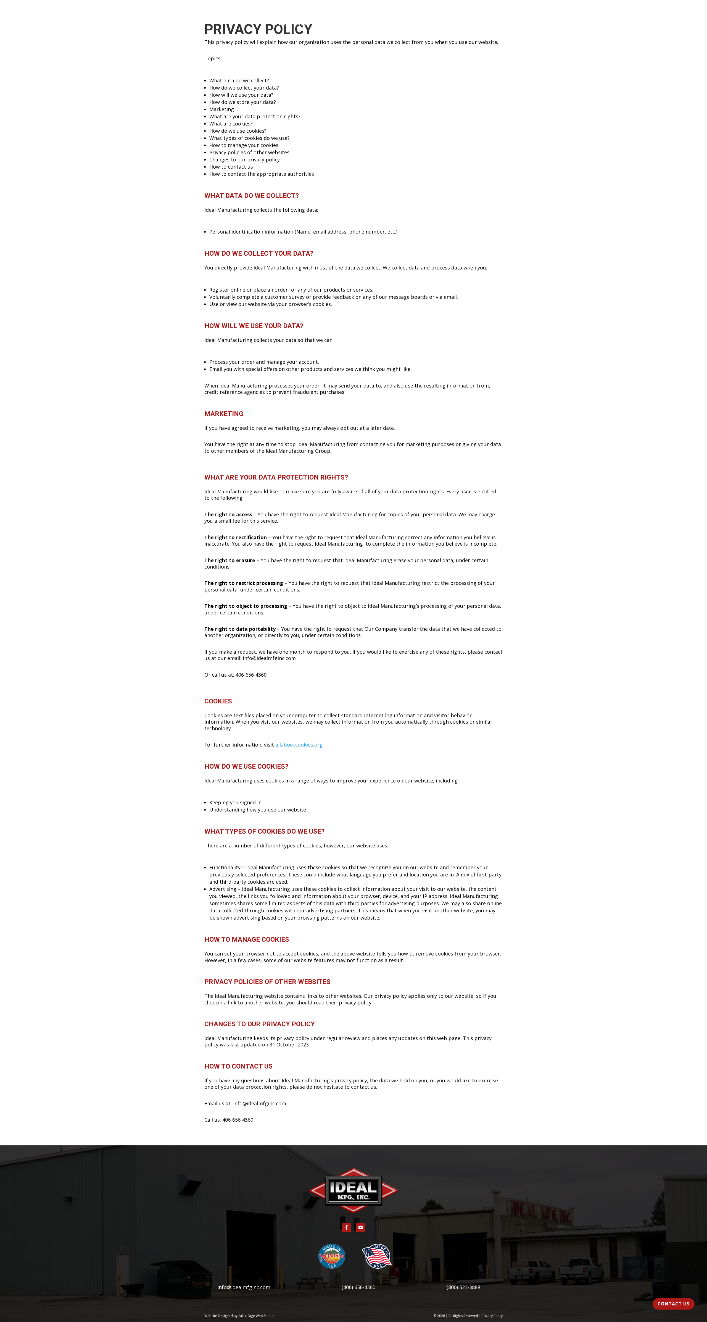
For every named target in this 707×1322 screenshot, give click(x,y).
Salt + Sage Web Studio (256, 1315)
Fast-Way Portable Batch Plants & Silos (353, 24)
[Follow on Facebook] (346, 1227)
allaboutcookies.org (299, 744)
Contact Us (674, 1304)
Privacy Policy (492, 1315)
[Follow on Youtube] (360, 1227)
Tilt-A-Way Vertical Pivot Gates (353, 15)
